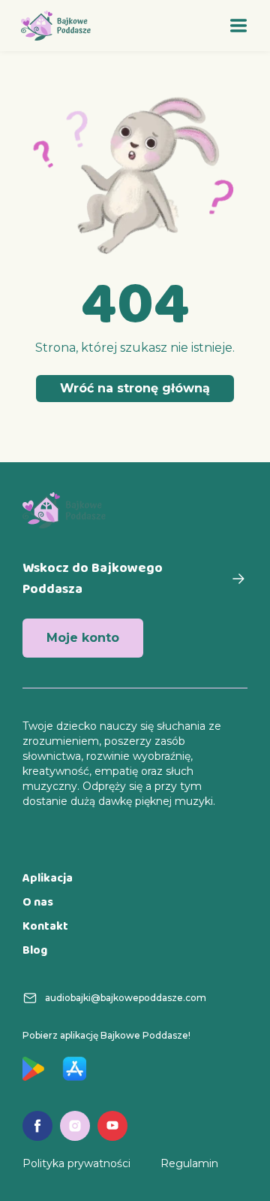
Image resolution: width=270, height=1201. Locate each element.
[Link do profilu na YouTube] (113, 1126)
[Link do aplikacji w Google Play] (33, 1069)
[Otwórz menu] (238, 25)
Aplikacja (47, 879)
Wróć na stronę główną (135, 388)
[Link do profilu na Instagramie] (75, 1126)
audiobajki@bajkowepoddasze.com (125, 997)
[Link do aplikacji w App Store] (74, 1069)
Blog (34, 951)
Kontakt (45, 927)
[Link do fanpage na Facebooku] (37, 1126)
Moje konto (82, 638)
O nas (37, 903)
